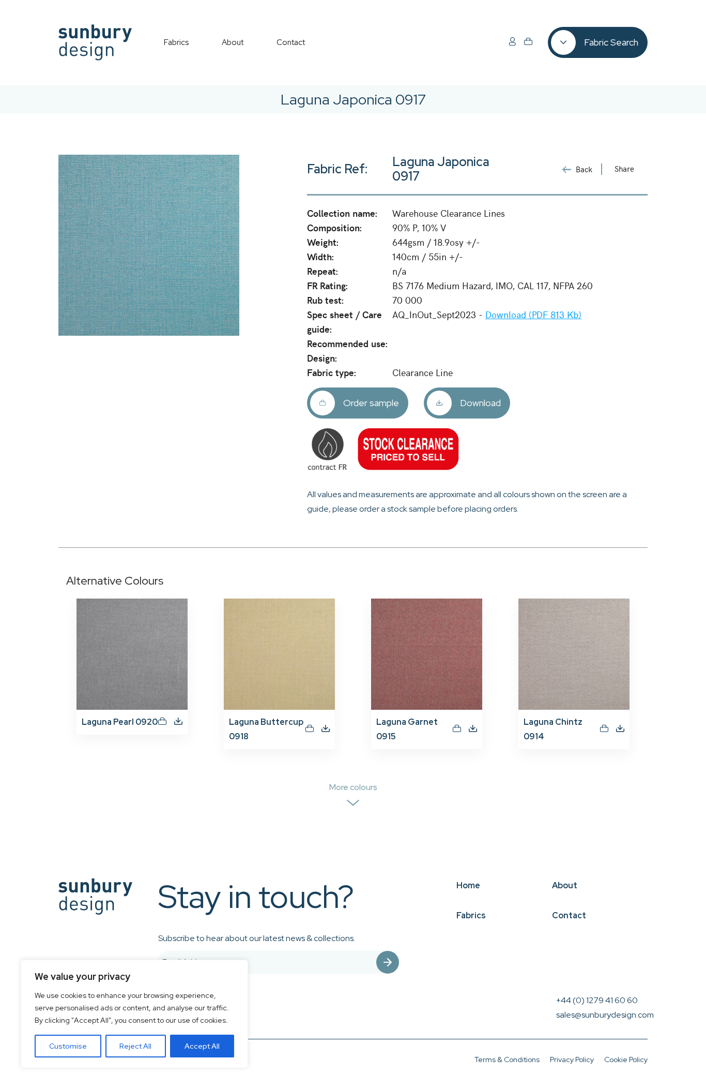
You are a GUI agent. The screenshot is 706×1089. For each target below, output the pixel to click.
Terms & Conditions (507, 1059)
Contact (569, 915)
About (564, 885)
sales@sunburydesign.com (605, 1014)
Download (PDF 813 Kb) (533, 314)
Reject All (135, 1046)
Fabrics (471, 915)
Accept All (202, 1046)
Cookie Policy (626, 1059)
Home (468, 885)
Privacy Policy (572, 1059)
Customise (68, 1046)
